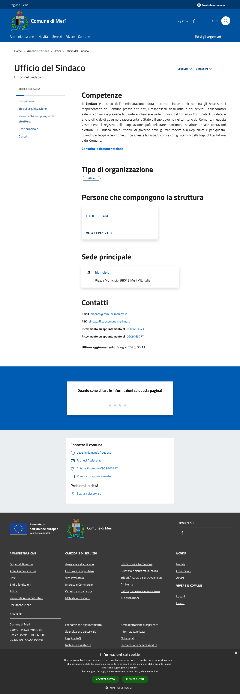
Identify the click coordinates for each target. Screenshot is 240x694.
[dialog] (120, 671)
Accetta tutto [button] (105, 679)
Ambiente (127, 584)
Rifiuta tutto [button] (135, 679)
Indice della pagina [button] (29, 89)
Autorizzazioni (130, 598)
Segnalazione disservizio (80, 631)
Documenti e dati (21, 605)
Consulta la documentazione (102, 148)
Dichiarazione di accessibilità (139, 645)
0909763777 (135, 336)
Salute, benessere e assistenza (140, 591)
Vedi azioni (202, 69)
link (156, 671)
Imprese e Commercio (79, 584)
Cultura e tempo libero (79, 571)
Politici (14, 591)
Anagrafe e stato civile (79, 564)
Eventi (180, 603)
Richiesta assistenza (78, 645)
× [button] (235, 653)
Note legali (127, 638)
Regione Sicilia (19, 5)
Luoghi (180, 596)
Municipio (102, 272)
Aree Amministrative (23, 571)
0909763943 (135, 329)
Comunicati (183, 571)
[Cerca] (225, 20)
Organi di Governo (21, 564)
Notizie (180, 564)
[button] (120, 687)
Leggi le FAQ (73, 638)
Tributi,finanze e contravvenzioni (142, 577)
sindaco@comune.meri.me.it (109, 314)
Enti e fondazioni (20, 584)
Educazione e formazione (136, 564)
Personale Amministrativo (26, 598)
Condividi (183, 69)
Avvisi (180, 577)
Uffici (57, 51)
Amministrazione (38, 51)
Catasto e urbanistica (78, 591)
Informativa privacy (133, 631)
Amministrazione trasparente (139, 624)
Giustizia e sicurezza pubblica (139, 571)
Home (18, 51)
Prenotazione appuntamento (83, 624)
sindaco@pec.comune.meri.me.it (109, 321)
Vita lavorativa (74, 577)
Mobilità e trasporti (77, 598)
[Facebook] (192, 20)
